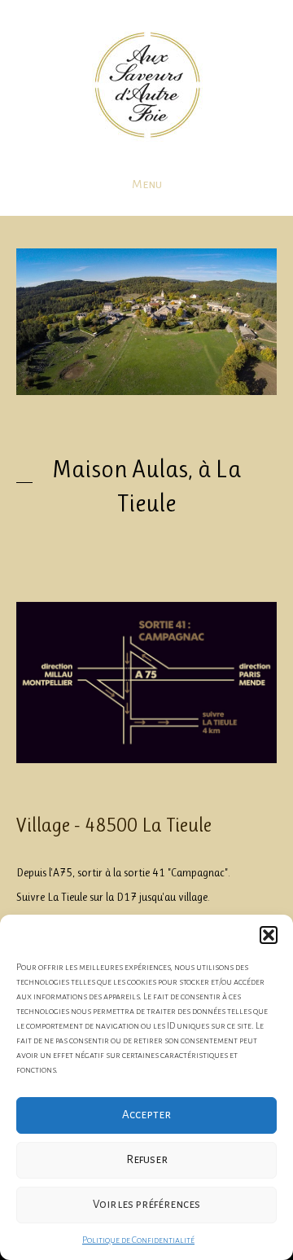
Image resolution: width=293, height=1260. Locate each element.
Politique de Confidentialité (138, 1240)
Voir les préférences (146, 1204)
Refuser (147, 1159)
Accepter (146, 1115)
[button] (268, 935)
